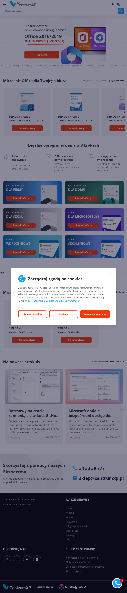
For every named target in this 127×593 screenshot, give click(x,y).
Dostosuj (63, 314)
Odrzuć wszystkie (32, 314)
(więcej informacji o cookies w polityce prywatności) (52, 300)
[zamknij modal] (112, 272)
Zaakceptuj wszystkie (95, 314)
